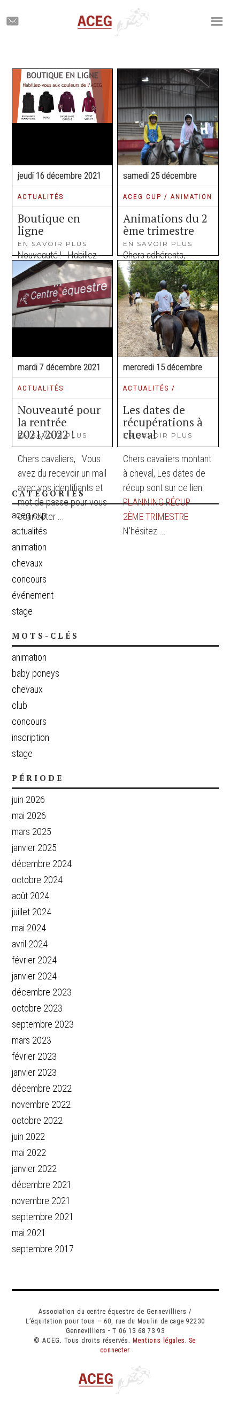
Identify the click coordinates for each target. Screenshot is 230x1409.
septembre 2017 (43, 1248)
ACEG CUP (142, 197)
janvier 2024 (34, 976)
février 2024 (34, 960)
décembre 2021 (42, 1184)
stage (22, 753)
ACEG (114, 22)
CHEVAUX (27, 563)
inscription (30, 737)
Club (19, 705)
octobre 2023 (37, 1008)
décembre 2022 (42, 1088)
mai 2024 (29, 927)
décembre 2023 (42, 992)
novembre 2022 (41, 1104)
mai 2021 (29, 1232)
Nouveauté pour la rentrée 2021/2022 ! (59, 422)
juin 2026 (28, 799)
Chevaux (27, 689)
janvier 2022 (34, 1168)
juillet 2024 (31, 911)
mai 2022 (29, 1152)
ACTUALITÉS (41, 197)
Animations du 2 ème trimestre (165, 224)
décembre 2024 (42, 863)
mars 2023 (31, 1040)
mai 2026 (29, 815)
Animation (29, 657)
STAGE (22, 611)
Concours (29, 721)
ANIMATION (191, 197)
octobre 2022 (37, 1120)
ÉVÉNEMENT (32, 595)
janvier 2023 (34, 1072)
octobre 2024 (37, 879)
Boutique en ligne (49, 224)
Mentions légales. (160, 1340)
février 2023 (34, 1056)
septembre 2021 (43, 1216)
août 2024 (30, 895)
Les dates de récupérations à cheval (163, 422)
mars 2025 (31, 831)
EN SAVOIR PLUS (158, 244)
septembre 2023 (43, 1024)
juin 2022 (28, 1136)
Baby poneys (35, 673)
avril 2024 (30, 943)
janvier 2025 (34, 847)
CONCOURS (29, 579)
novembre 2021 (41, 1200)
